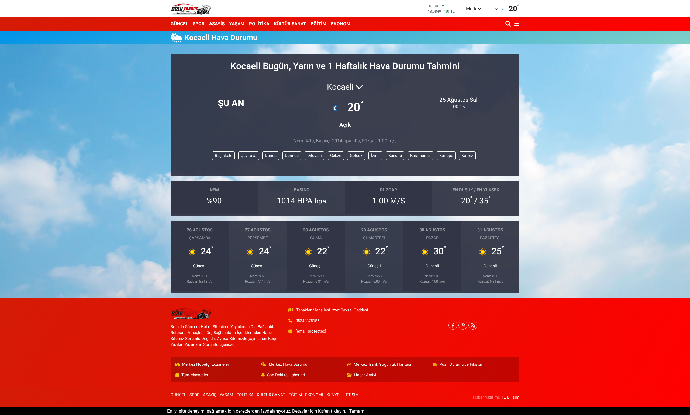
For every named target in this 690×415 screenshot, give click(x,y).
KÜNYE (332, 394)
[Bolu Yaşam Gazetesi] (191, 8)
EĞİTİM (318, 23)
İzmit (375, 155)
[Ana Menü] (516, 24)
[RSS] (472, 325)
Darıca (271, 155)
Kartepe (446, 155)
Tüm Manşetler (194, 374)
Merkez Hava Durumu (288, 364)
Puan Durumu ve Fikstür (461, 364)
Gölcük (356, 155)
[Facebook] (452, 325)
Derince (292, 155)
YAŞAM (236, 23)
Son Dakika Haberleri (286, 374)
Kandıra (395, 155)
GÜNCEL (179, 23)
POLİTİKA (259, 23)
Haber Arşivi (365, 374)
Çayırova (248, 155)
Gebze (335, 155)
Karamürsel (420, 155)
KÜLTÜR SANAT (290, 23)
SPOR (199, 23)
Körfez (467, 155)
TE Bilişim (510, 397)
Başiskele (223, 155)
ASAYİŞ (217, 23)
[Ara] (508, 24)
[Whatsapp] (462, 325)
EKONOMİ (341, 23)
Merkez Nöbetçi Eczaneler (205, 364)
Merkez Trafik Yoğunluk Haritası (382, 364)
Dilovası (314, 155)
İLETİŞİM (351, 394)
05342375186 (307, 320)
